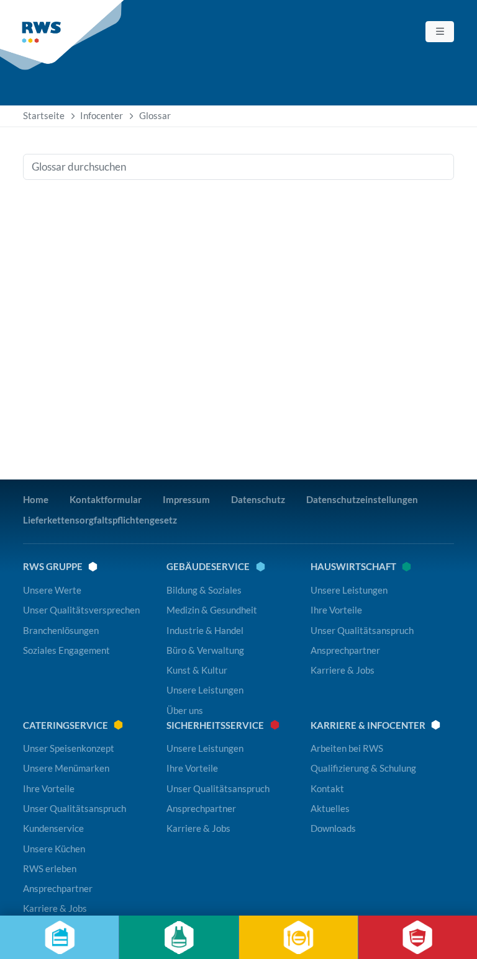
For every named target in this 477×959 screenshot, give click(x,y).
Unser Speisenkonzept (68, 748)
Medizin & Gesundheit (211, 609)
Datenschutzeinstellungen (362, 499)
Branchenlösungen (61, 630)
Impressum (186, 499)
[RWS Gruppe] (63, 35)
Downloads (333, 828)
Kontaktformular (106, 499)
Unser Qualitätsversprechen (81, 609)
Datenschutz (258, 499)
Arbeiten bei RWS (347, 748)
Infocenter (101, 115)
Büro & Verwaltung (205, 650)
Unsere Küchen (54, 848)
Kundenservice (53, 828)
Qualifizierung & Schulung (363, 768)
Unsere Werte (52, 589)
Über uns (184, 710)
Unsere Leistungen (204, 689)
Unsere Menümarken (66, 768)
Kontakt (327, 788)
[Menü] (439, 31)
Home (35, 499)
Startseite (44, 115)
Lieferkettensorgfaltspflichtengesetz (100, 519)
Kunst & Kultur (196, 670)
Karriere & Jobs (343, 670)
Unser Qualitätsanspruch (362, 630)
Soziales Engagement (66, 650)
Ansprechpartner (345, 650)
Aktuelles (330, 808)
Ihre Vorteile (336, 609)
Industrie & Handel (204, 630)
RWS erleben (49, 868)
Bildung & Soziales (204, 589)
